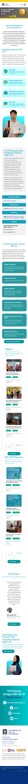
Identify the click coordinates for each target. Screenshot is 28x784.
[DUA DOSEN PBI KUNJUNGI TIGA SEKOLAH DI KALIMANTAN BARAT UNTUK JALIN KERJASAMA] (14, 393)
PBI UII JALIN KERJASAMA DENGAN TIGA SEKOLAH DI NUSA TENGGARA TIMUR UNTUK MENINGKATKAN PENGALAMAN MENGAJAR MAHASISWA (12, 373)
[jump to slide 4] (15, 15)
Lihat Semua (14, 454)
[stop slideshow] (17, 15)
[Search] (21, 4)
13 (11, 447)
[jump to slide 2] (13, 15)
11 (6, 447)
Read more (8, 382)
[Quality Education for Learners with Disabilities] (14, 527)
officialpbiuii (16, 713)
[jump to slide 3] (14, 15)
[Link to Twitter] (19, 771)
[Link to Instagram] (23, 771)
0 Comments (8, 377)
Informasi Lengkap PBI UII (14, 342)
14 (14, 448)
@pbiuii (16, 708)
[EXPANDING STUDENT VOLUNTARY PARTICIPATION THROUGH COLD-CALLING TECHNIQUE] (14, 501)
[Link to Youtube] (25, 771)
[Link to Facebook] (21, 771)
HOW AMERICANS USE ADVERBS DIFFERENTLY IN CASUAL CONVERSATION (14, 481)
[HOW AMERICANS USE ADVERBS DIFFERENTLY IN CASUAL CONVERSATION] (14, 473)
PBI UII (16, 718)
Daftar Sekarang (8, 651)
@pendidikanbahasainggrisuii (16, 702)
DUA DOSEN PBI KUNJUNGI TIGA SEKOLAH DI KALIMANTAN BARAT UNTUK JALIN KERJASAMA (14, 401)
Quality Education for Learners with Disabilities (13, 535)
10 (11, 444)
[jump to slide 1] (12, 15)
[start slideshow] (11, 15)
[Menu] (24, 4)
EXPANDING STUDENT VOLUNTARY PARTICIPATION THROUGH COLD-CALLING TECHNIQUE (13, 509)
